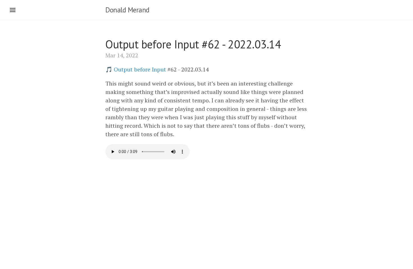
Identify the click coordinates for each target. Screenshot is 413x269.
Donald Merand (127, 9)
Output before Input (140, 69)
